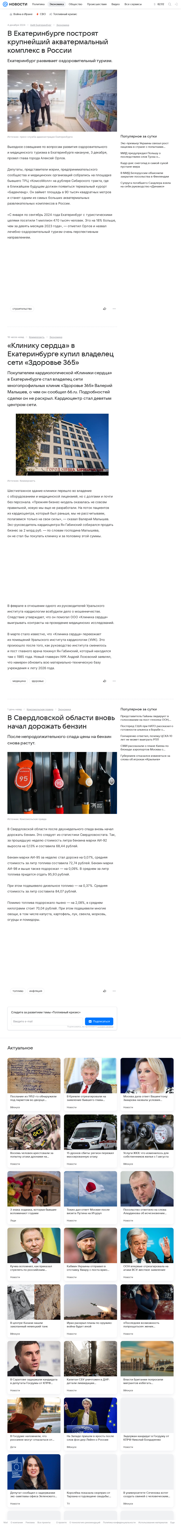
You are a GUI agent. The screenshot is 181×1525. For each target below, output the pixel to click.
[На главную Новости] (17, 4)
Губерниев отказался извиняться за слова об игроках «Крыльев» (145, 757)
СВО (43, 14)
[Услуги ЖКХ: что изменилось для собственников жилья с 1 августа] (147, 1141)
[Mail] (5, 4)
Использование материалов (153, 1522)
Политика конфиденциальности (119, 1522)
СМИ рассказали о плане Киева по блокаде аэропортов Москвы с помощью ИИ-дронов (145, 747)
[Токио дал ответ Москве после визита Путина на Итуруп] (90, 1197)
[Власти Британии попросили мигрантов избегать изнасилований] (147, 1367)
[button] (62, 101)
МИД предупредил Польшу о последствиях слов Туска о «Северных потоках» (141, 155)
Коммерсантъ (37, 337)
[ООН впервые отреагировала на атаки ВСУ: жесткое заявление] (147, 1254)
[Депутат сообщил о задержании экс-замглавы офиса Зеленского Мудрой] (33, 1480)
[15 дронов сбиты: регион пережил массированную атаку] (90, 1141)
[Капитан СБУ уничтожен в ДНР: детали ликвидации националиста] (90, 1367)
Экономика (62, 25)
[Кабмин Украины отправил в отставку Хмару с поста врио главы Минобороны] (90, 1254)
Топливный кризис (65, 14)
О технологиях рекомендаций (84, 1522)
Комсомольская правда (40, 709)
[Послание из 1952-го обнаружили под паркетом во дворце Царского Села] (33, 1084)
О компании (17, 1522)
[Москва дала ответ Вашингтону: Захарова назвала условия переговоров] (147, 1084)
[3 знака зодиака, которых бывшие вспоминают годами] (33, 1197)
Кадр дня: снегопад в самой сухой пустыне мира (144, 165)
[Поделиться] (104, 308)
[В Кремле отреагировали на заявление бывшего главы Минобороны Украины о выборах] (90, 1084)
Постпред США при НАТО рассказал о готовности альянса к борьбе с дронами (147, 728)
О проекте (61, 1522)
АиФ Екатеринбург (40, 25)
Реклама (30, 1522)
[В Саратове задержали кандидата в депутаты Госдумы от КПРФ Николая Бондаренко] (33, 1367)
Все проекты (44, 1522)
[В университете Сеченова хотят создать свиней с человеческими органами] (147, 1480)
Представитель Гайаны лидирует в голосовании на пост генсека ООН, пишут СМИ (145, 718)
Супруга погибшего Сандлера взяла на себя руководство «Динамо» (146, 184)
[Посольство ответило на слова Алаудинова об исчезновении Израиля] (147, 1197)
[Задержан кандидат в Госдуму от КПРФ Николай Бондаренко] (147, 1424)
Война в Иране (23, 14)
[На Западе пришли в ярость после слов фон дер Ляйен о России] (90, 1424)
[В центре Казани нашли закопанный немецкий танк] (33, 1310)
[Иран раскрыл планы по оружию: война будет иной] (90, 1310)
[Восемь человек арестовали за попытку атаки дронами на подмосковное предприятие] (33, 1141)
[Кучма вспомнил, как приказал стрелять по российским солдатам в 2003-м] (33, 1254)
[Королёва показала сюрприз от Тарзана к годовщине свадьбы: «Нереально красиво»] (90, 1480)
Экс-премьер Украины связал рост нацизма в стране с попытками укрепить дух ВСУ (145, 145)
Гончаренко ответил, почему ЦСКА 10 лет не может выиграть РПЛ (146, 737)
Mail (6, 1522)
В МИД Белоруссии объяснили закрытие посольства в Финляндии (145, 174)
